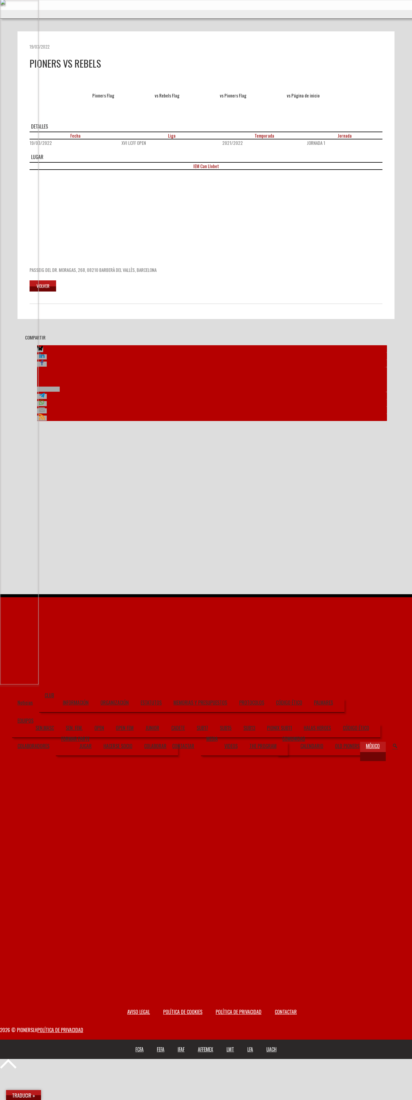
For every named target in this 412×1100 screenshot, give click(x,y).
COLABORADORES (33, 746)
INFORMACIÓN (76, 702)
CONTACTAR (183, 746)
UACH (271, 1049)
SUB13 (249, 728)
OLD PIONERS (347, 746)
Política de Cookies (182, 1012)
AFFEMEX (205, 1049)
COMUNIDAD (293, 738)
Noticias (25, 702)
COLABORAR (155, 746)
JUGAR (85, 746)
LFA (250, 1049)
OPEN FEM (125, 728)
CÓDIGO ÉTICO (289, 702)
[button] (40, 349)
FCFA (139, 1049)
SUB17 (202, 728)
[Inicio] (19, 684)
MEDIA (212, 738)
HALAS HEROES (317, 728)
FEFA (160, 1049)
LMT (230, 1049)
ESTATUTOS (151, 702)
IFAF (181, 1049)
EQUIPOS (25, 720)
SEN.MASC (45, 728)
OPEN (99, 728)
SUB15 (226, 728)
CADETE (178, 728)
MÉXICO (373, 746)
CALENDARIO (311, 746)
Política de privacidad (238, 1012)
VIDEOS (231, 746)
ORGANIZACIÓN (114, 702)
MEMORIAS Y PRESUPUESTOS (200, 702)
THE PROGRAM (263, 746)
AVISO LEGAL (138, 1012)
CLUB (49, 695)
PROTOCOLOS (251, 702)
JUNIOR (152, 728)
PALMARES (323, 702)
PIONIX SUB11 (279, 728)
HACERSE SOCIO (117, 746)
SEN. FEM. (74, 728)
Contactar (286, 1012)
